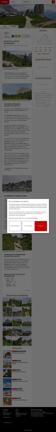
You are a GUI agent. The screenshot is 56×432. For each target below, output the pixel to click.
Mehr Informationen (15, 225)
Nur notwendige (28, 225)
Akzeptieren (41, 225)
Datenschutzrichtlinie (33, 218)
